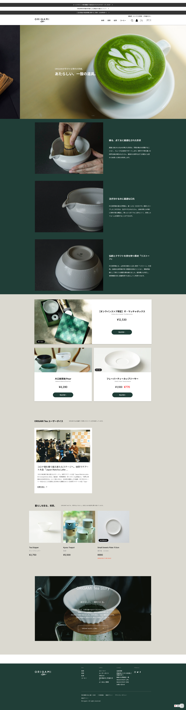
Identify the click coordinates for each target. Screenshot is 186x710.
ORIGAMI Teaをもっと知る (89, 628)
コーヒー (84, 678)
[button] (132, 20)
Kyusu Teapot (69, 549)
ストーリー (102, 671)
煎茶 (82, 673)
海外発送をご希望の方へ (106, 679)
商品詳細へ (121, 332)
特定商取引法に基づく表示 (88, 695)
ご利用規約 (101, 695)
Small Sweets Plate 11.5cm (108, 549)
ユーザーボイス (104, 673)
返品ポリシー (85, 698)
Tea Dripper (35, 549)
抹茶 (82, 671)
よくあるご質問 (104, 682)
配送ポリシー (109, 695)
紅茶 (82, 676)
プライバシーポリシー (121, 695)
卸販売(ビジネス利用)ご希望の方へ (124, 674)
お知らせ (102, 676)
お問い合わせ (121, 684)
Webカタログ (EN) (123, 682)
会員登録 (119, 671)
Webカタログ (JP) (123, 680)
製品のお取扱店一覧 (123, 677)
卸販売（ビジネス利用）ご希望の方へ (139, 16)
